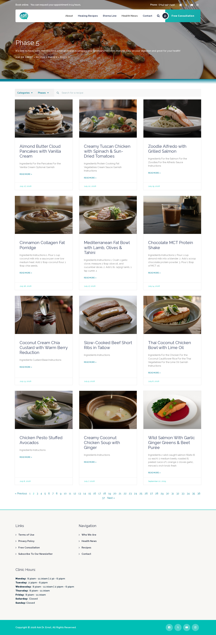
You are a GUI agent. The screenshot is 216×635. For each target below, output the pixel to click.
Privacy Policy (26, 541)
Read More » (26, 174)
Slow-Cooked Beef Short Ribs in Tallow (108, 345)
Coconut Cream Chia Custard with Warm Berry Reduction (44, 347)
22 (125, 493)
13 (79, 493)
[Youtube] (192, 5)
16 (94, 493)
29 (162, 493)
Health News (89, 541)
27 (151, 493)
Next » (111, 497)
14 (84, 493)
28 (156, 493)
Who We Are (89, 534)
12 (75, 493)
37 (103, 497)
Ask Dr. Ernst (44, 627)
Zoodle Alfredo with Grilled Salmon (167, 149)
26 (146, 493)
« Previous (21, 493)
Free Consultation (29, 547)
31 (172, 493)
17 (99, 493)
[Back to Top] (209, 629)
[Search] (158, 15)
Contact (147, 16)
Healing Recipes (88, 16)
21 (120, 493)
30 (167, 493)
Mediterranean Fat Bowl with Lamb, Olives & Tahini (107, 247)
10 (65, 493)
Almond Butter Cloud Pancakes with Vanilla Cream (40, 151)
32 (177, 493)
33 (183, 493)
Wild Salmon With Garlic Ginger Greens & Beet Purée (171, 442)
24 (135, 493)
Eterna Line (110, 16)
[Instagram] (198, 5)
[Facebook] (181, 5)
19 (109, 493)
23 (130, 493)
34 (188, 493)
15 (89, 493)
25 (140, 493)
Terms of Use (26, 534)
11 (70, 493)
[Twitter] (186, 5)
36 (198, 493)
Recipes (86, 547)
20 (114, 493)
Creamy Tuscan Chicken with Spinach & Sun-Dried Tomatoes (107, 151)
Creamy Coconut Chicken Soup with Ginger (102, 442)
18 (104, 493)
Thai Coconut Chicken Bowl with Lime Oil (169, 345)
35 (193, 493)
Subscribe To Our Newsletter (35, 553)
